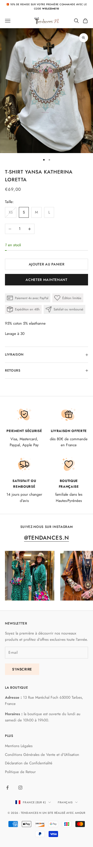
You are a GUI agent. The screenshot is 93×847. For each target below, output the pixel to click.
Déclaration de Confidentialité (28, 763)
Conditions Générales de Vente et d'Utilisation (42, 754)
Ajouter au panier (46, 264)
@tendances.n (46, 538)
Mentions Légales (18, 746)
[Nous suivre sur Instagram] (20, 787)
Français (65, 802)
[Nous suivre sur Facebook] (7, 787)
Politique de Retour (20, 772)
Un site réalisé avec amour (63, 813)
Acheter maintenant (46, 279)
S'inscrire (22, 669)
